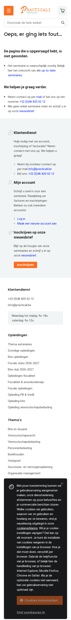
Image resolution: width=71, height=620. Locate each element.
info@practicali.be (40, 169)
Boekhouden (16, 454)
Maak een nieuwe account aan (37, 223)
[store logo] (35, 9)
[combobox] (35, 23)
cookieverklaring (27, 528)
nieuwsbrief (26, 111)
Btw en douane (17, 429)
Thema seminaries (20, 344)
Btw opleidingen (18, 357)
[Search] (63, 23)
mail (39, 97)
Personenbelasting (20, 448)
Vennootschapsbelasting (24, 442)
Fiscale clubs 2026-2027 (23, 363)
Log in (21, 219)
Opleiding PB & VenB (21, 394)
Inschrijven (25, 265)
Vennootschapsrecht (21, 435)
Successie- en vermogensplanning (30, 467)
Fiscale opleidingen (20, 388)
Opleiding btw (16, 401)
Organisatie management (24, 473)
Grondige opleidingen (21, 350)
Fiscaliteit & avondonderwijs (26, 382)
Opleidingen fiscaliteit (21, 376)
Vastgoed (14, 460)
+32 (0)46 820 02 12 (32, 101)
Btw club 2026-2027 (21, 369)
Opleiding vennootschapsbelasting (30, 407)
